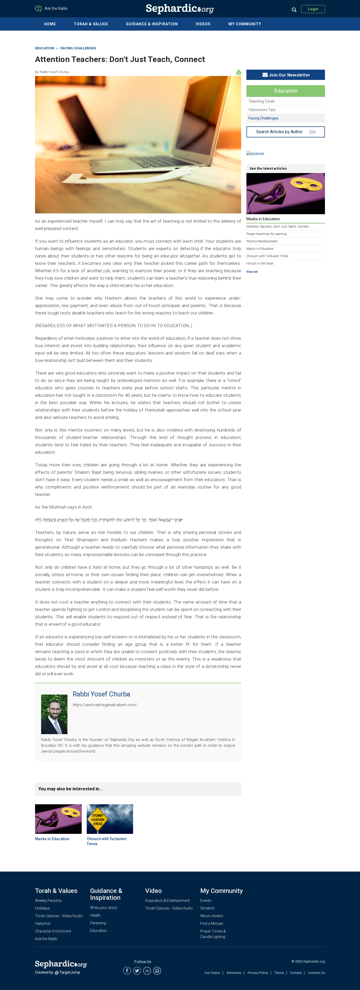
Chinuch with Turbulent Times (267, 256)
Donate (295, 973)
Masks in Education (52, 839)
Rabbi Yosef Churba (54, 72)
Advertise (234, 973)
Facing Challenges (78, 48)
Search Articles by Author (279, 131)
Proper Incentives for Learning (266, 234)
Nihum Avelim (211, 916)
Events (205, 900)
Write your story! (103, 908)
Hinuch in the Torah (260, 263)
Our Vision (212, 973)
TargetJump (69, 972)
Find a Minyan (211, 923)
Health (95, 915)
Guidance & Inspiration (152, 24)
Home (50, 24)
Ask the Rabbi (46, 939)
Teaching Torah (262, 101)
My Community (244, 24)
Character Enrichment (53, 931)
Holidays (42, 908)
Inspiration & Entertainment (167, 900)
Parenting (98, 923)
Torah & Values (91, 24)
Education (44, 48)
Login (313, 9)
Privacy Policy (258, 973)
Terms (279, 973)
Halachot (42, 923)
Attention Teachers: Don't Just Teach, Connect (277, 226)
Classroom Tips (262, 110)
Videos (203, 24)
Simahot (207, 908)
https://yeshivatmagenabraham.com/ (105, 705)
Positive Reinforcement (262, 241)
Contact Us (316, 973)
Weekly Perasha (48, 900)
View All (251, 272)
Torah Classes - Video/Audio (59, 916)
